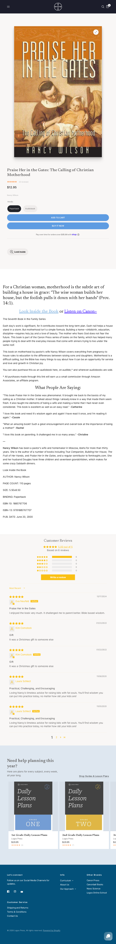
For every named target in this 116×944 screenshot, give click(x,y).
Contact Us (12, 916)
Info (62, 875)
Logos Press (16, 838)
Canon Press (93, 880)
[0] (107, 6)
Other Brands (94, 875)
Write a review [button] (58, 577)
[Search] (103, 6)
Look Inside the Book (38, 312)
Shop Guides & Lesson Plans (94, 776)
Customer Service (17, 902)
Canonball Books (95, 884)
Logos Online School (97, 892)
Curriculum (65, 880)
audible (66, 369)
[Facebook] (10, 891)
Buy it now (58, 226)
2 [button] (56, 737)
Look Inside (20, 252)
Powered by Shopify (51, 930)
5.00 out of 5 (65, 546)
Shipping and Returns (17, 907)
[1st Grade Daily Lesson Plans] (33, 806)
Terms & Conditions (16, 911)
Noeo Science (93, 888)
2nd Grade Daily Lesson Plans (80, 835)
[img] (16, 596)
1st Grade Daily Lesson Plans (29, 835)
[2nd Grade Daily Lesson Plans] (84, 806)
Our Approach (67, 889)
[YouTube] (24, 892)
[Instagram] (17, 891)
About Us (64, 884)
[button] (42, 557)
